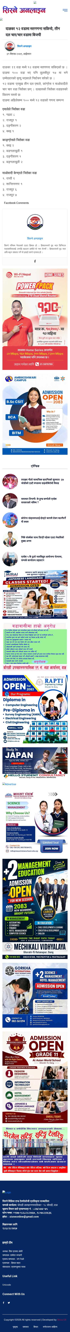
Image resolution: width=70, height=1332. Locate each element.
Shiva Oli (61, 1319)
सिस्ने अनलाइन (24, 46)
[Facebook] (35, 261)
